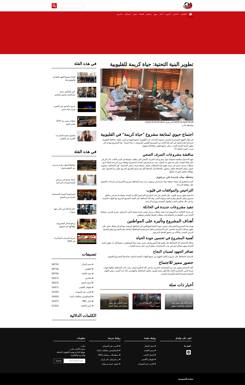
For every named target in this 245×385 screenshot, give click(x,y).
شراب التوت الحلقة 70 (183, 149)
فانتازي (176, 14)
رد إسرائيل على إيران (109, 359)
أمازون (168, 14)
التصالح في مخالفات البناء (80, 296)
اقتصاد (141, 14)
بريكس (149, 14)
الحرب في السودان (83, 292)
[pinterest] (188, 352)
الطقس (184, 14)
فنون (135, 14)
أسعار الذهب (86, 283)
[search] (54, 5)
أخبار (161, 14)
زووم (155, 14)
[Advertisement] (122, 36)
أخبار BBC (86, 301)
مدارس (119, 14)
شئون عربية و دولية (110, 364)
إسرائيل (128, 14)
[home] (190, 14)
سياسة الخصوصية (185, 379)
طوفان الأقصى (85, 287)
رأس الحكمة (86, 306)
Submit (59, 361)
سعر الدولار (86, 264)
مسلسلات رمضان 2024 (108, 355)
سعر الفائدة (86, 273)
